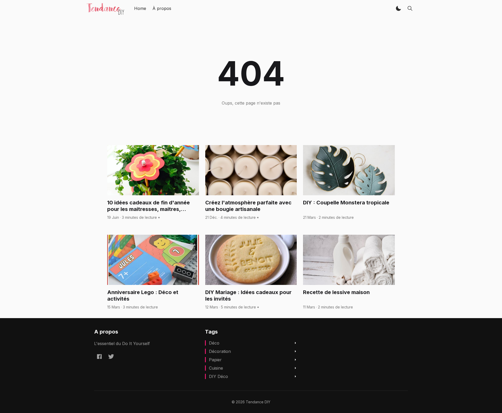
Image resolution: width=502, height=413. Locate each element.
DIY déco (218, 376)
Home (140, 8)
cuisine (216, 368)
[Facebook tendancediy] (99, 356)
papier (215, 359)
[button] (398, 8)
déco (214, 343)
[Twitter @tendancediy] (111, 356)
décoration (220, 351)
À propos (161, 8)
